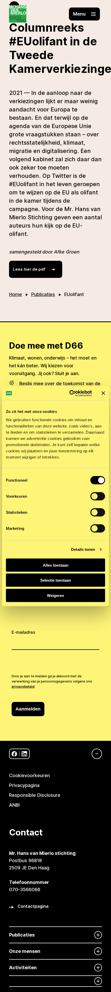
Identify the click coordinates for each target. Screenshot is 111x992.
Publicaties (43, 294)
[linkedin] (24, 754)
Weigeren (55, 595)
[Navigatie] (94, 754)
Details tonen (83, 549)
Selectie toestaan (55, 580)
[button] (84, 14)
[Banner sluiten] (103, 393)
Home (15, 294)
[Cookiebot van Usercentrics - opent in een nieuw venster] (70, 393)
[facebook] (14, 754)
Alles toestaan (55, 565)
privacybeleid (23, 686)
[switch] (97, 496)
